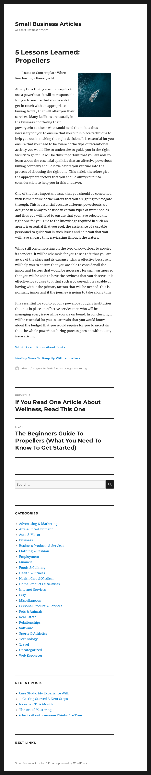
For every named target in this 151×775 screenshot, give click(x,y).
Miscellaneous (30, 600)
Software (26, 628)
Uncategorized (30, 650)
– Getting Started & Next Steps (43, 699)
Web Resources (30, 655)
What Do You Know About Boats (40, 347)
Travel (24, 644)
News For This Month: (36, 704)
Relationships (30, 622)
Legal (23, 595)
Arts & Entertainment (36, 529)
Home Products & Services (39, 584)
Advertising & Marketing (71, 368)
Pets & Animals (30, 611)
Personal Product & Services (40, 606)
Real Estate (27, 617)
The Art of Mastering (35, 710)
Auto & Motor (29, 535)
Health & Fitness (32, 573)
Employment (29, 557)
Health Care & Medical (36, 579)
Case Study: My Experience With (44, 693)
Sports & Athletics (33, 633)
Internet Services (32, 589)
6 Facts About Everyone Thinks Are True (50, 715)
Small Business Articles (48, 24)
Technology (28, 639)
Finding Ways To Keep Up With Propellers (47, 358)
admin (25, 368)
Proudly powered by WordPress (67, 763)
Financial (26, 562)
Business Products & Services (41, 546)
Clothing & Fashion (34, 551)
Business (26, 540)
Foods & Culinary (32, 568)
